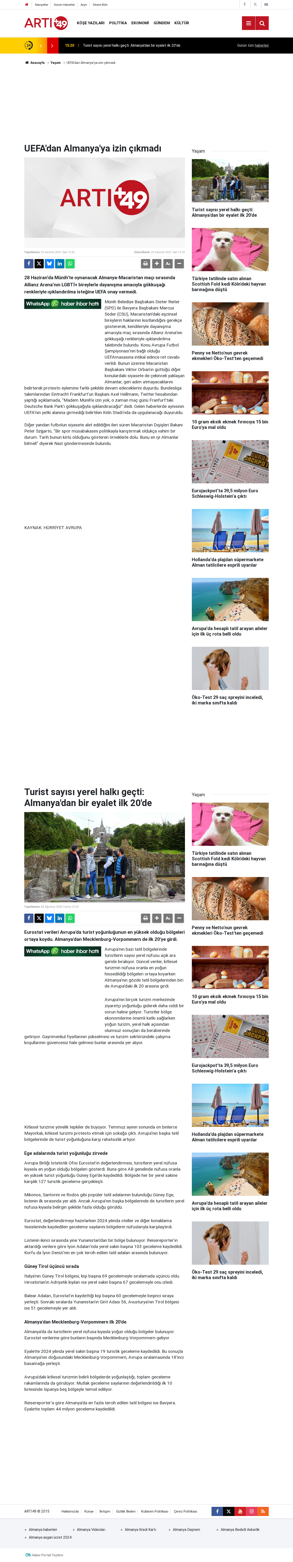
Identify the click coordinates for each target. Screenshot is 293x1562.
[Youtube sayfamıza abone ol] (240, 1511)
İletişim (104, 1511)
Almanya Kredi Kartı (140, 1529)
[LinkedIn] (59, 263)
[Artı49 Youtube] (266, 4)
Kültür (181, 23)
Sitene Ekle (100, 4)
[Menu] (248, 23)
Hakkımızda (70, 1511)
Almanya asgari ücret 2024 (50, 1537)
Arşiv (84, 4)
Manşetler (41, 4)
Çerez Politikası (185, 1511)
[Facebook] (28, 263)
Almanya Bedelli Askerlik (240, 1529)
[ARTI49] (46, 23)
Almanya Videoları (91, 1529)
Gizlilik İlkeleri (126, 1511)
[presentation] (40, 45)
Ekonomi (140, 23)
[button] (156, 263)
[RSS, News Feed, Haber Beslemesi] (263, 1511)
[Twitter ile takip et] (228, 1511)
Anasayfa (37, 63)
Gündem (162, 23)
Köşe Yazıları (91, 23)
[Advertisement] (146, 104)
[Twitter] (39, 263)
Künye (89, 1511)
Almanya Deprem (186, 1529)
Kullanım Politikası (154, 1511)
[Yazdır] (145, 263)
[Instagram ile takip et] (251, 1511)
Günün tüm (253, 45)
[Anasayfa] (26, 4)
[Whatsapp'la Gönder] (70, 263)
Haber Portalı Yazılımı (47, 1555)
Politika (118, 23)
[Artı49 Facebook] (244, 4)
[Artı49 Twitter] (255, 4)
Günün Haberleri (64, 4)
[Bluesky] (49, 263)
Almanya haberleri (43, 1529)
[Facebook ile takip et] (217, 1511)
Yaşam (56, 63)
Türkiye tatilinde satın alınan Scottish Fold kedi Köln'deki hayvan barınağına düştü (142, 45)
